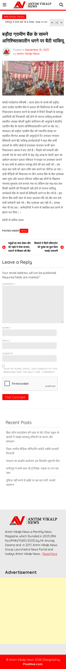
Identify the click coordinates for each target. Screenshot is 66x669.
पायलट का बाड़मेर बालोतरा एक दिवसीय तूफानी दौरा (33, 461)
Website (7, 353)
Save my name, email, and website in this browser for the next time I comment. (30, 370)
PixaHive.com (32, 664)
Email (6, 340)
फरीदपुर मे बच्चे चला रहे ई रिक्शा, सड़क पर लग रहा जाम (27, 22)
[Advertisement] (33, 611)
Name (6, 327)
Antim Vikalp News (28, 53)
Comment (9, 284)
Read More (50, 554)
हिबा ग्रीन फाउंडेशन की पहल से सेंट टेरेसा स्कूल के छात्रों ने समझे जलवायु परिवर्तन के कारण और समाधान (32, 437)
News (24, 230)
